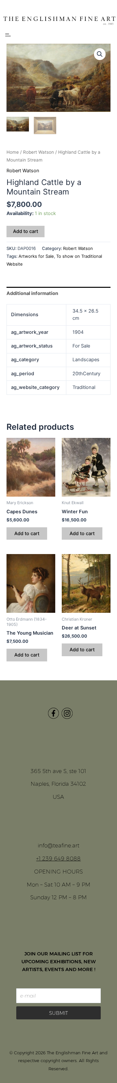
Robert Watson (38, 152)
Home (12, 152)
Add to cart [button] (26, 533)
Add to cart (25, 231)
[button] (8, 35)
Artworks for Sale (36, 256)
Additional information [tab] (32, 293)
